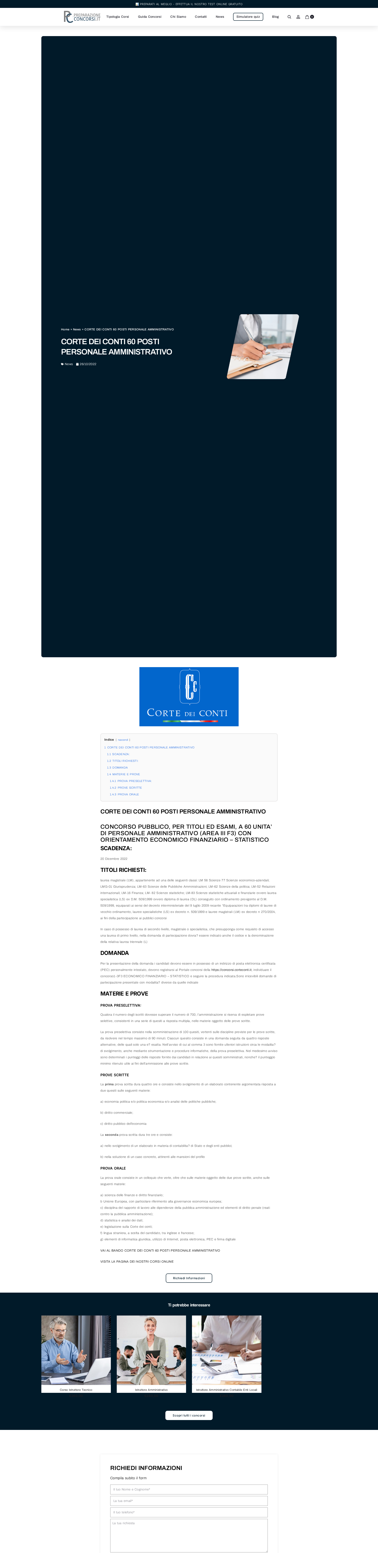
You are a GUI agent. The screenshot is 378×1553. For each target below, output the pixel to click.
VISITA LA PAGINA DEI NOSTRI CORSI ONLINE (137, 1261)
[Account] (298, 16)
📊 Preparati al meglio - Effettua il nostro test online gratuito (189, 4)
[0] (307, 16)
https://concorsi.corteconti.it (231, 969)
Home (65, 329)
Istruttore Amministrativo (151, 1389)
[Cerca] (289, 16)
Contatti (201, 16)
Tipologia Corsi (117, 16)
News (220, 16)
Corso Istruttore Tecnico (76, 1389)
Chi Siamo (178, 16)
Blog (275, 16)
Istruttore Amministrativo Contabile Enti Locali (226, 1389)
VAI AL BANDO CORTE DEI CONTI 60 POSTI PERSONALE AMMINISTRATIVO (160, 1250)
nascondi (123, 740)
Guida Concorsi (149, 16)
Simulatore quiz (248, 16)
